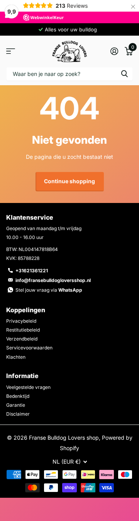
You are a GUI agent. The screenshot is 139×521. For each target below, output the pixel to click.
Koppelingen (25, 310)
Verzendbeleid (21, 339)
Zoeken (124, 74)
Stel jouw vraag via (48, 290)
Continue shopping (69, 181)
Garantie (15, 405)
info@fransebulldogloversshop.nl (53, 280)
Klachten (15, 357)
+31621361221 (31, 270)
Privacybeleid (21, 321)
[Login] (114, 51)
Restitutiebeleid (23, 330)
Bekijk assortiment (10, 51)
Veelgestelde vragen (28, 387)
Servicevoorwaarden (29, 348)
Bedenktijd (17, 396)
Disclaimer (18, 414)
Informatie (22, 376)
